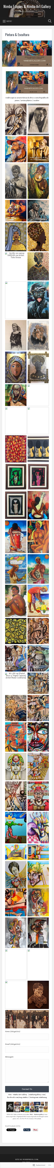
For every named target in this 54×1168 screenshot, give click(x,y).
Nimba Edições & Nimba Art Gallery (27, 6)
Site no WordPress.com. (27, 1159)
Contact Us (27, 1089)
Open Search (49, 21)
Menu (9, 21)
